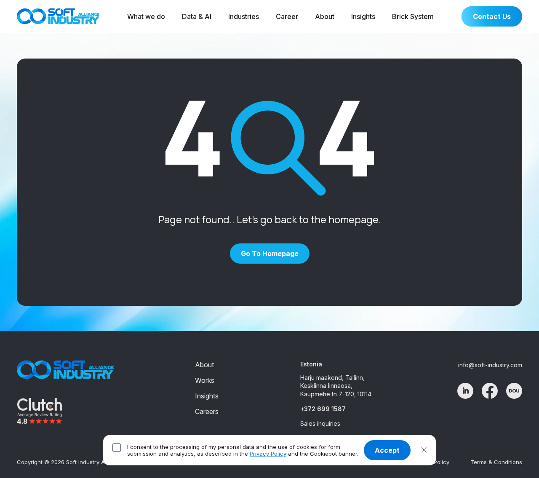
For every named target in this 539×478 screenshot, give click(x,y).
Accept (387, 450)
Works (204, 380)
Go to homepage (270, 253)
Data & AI (196, 16)
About (324, 16)
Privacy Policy (268, 453)
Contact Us (492, 16)
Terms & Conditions (496, 462)
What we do (146, 16)
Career (287, 16)
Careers (207, 411)
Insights (363, 16)
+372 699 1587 (323, 408)
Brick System (413, 16)
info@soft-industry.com (490, 365)
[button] (424, 450)
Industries (243, 16)
